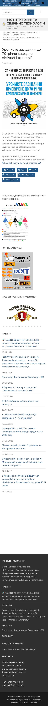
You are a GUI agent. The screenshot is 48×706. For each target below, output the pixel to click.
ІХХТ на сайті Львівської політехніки (20, 570)
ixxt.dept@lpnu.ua (10, 3)
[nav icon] (42, 12)
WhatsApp (19, 5)
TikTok (29, 5)
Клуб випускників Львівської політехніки (22, 580)
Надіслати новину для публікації (18, 649)
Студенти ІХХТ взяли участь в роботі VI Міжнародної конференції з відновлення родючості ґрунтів (22, 462)
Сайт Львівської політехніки (16, 566)
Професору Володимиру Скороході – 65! (23, 377)
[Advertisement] (24, 521)
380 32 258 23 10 (29, 1)
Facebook (25, 3)
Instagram (7, 5)
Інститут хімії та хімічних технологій (26, 21)
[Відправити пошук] (30, 12)
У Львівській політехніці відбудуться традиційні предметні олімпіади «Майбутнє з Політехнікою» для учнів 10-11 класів (24, 481)
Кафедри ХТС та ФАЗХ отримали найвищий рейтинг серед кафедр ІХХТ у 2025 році (22, 431)
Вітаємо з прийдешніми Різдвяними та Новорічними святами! (21, 447)
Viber (38, 5)
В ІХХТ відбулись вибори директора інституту (20, 403)
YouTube (36, 3)
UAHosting (33, 702)
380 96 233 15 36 (11, 1)
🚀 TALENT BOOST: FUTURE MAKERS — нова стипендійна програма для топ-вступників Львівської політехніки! (21, 343)
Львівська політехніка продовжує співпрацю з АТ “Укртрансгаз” (19, 416)
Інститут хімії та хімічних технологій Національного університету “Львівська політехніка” (24, 699)
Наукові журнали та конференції (18, 576)
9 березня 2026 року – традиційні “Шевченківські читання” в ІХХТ (19, 389)
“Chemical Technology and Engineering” (21, 163)
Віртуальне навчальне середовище (19, 573)
